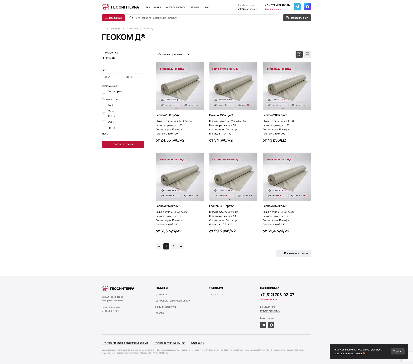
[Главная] (103, 28)
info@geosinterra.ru (248, 9)
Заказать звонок (272, 9)
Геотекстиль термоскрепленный (172, 300)
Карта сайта (197, 342)
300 (111, 127)
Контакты (194, 7)
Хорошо (397, 351)
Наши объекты (153, 7)
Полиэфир (115, 91)
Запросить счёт (299, 17)
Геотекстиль (111, 52)
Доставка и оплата (175, 7)
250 (111, 122)
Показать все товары (296, 253)
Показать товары (123, 144)
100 (111, 104)
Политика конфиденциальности (169, 342)
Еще (105, 133)
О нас (206, 7)
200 (111, 116)
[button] (177, 108)
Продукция (115, 17)
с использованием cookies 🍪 (349, 353)
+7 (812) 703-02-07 (277, 5)
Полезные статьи (216, 294)
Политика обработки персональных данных (125, 342)
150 (111, 110)
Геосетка (160, 312)
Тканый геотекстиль (165, 306)
